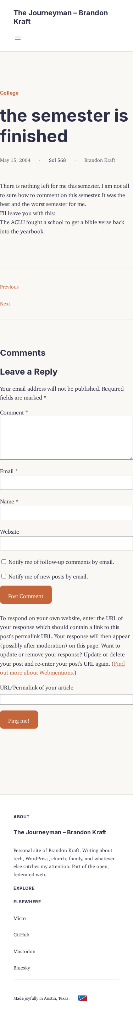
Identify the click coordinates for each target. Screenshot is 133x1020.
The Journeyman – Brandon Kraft (59, 832)
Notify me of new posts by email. (48, 575)
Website (9, 530)
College (9, 93)
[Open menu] (17, 38)
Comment (14, 411)
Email (9, 469)
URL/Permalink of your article (36, 686)
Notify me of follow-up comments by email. (61, 560)
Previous (9, 285)
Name (9, 500)
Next (5, 302)
